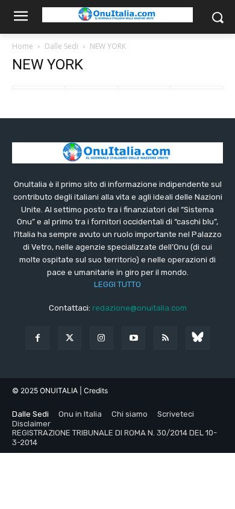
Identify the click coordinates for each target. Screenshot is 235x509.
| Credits (94, 390)
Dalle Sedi (61, 46)
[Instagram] (101, 338)
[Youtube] (133, 338)
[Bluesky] (197, 338)
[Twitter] (69, 338)
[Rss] (165, 338)
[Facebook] (37, 338)
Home (22, 46)
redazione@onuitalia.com (139, 307)
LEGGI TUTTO (117, 284)
